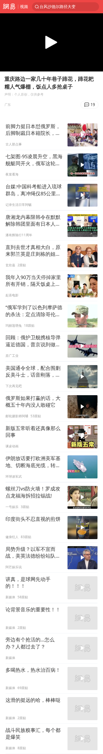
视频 (24, 6)
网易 (9, 6)
